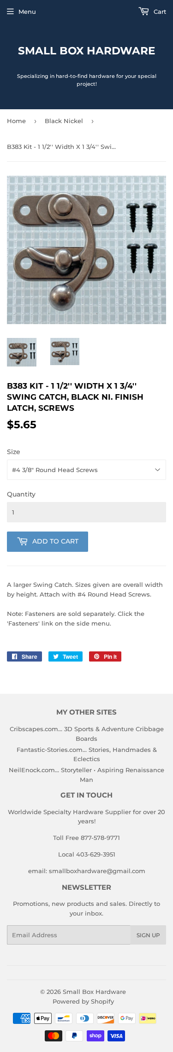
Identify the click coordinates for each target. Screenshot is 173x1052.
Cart (159, 11)
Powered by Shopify (83, 1001)
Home (16, 120)
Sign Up (148, 935)
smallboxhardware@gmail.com (97, 871)
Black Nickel (64, 120)
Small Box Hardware (86, 50)
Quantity (21, 494)
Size (13, 452)
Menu (27, 11)
